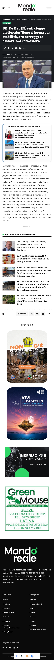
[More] (24, 48)
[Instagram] (14, 648)
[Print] (20, 48)
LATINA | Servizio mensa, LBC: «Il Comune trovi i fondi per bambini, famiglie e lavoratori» (33, 259)
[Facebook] (3, 648)
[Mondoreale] (27, 8)
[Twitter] (6, 648)
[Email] (16, 48)
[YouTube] (10, 648)
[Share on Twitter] (12, 48)
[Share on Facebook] (8, 48)
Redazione (7, 54)
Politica (6, 23)
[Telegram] (17, 648)
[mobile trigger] (5, 7)
